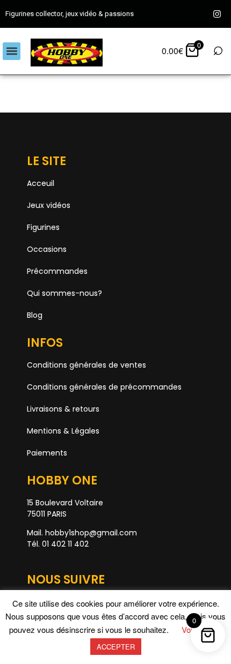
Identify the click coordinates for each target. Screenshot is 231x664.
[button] (11, 51)
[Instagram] (217, 14)
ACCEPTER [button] (116, 646)
